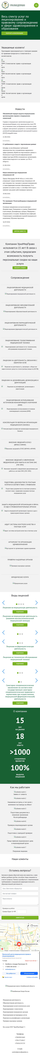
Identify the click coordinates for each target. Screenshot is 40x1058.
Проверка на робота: (9, 908)
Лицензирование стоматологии (13, 1009)
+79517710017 (20, 1040)
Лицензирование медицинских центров (15, 1012)
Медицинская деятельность (12, 1000)
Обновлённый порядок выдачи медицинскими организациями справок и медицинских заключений (19, 116)
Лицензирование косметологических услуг (16, 1006)
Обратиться (20, 917)
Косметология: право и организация (18, 74)
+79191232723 (20, 1043)
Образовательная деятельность (13, 1003)
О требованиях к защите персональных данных (19, 144)
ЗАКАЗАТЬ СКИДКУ (20, 268)
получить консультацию (14, 33)
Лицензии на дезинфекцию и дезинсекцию (16, 1018)
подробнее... (6, 140)
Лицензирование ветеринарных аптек (15, 1015)
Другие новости (20, 231)
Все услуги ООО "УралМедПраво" (14, 1027)
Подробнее (20, 612)
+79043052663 (20, 1037)
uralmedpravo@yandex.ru (20, 1052)
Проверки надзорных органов (12, 1021)
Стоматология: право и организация (18, 63)
